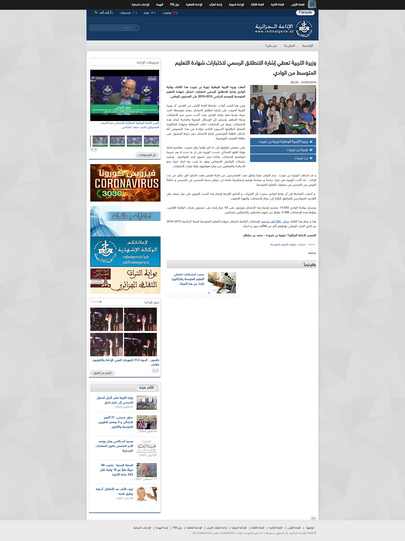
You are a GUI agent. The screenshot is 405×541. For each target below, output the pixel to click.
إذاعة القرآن (215, 4)
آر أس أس (105, 12)
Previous (92, 149)
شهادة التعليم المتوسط (283, 244)
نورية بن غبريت (297, 150)
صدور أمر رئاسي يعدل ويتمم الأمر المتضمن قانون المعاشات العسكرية (114, 446)
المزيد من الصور (102, 373)
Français (305, 13)
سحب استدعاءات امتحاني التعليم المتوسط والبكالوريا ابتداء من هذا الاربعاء (188, 279)
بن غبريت (301, 158)
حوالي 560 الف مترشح (275, 222)
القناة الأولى (297, 4)
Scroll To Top (313, 518)
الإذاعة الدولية (236, 4)
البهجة (159, 4)
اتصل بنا (289, 46)
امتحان (301, 244)
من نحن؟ (271, 46)
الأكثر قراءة (146, 388)
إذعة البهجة (162, 528)
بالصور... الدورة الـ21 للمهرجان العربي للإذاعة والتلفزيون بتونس (126, 362)
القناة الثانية (277, 4)
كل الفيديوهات (147, 155)
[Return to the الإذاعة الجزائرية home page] (283, 22)
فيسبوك (125, 13)
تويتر (146, 13)
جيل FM (174, 4)
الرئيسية (313, 4)
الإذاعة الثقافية (194, 4)
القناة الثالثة (257, 4)
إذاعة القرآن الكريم (217, 528)
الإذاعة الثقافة (194, 528)
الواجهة (310, 528)
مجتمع (312, 253)
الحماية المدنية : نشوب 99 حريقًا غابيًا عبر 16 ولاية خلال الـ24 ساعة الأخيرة (116, 470)
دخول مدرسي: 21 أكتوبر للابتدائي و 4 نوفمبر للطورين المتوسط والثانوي (115, 422)
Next (96, 149)
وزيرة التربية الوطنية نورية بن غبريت (283, 142)
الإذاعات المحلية (140, 4)
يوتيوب (166, 13)
